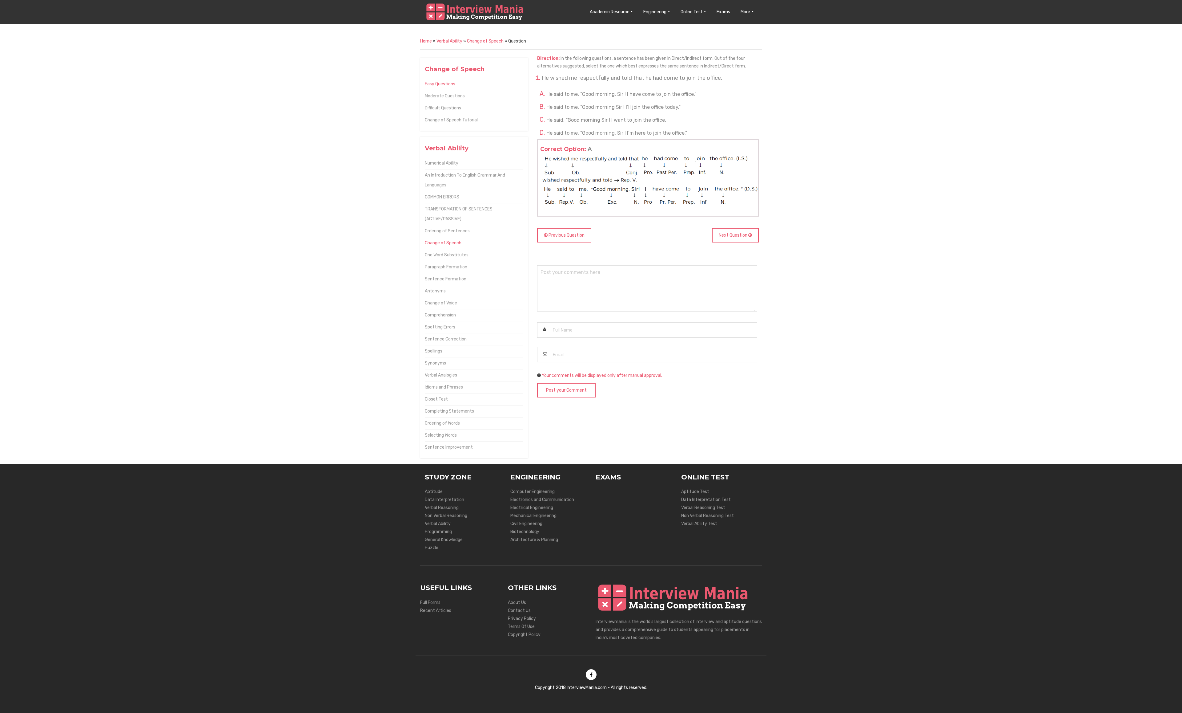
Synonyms (435, 363)
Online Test (692, 11)
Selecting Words (441, 435)
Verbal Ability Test (699, 523)
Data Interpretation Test (706, 499)
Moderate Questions (445, 96)
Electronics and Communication (542, 499)
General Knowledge (444, 539)
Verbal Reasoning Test (703, 507)
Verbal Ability (449, 41)
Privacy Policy (522, 618)
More (745, 11)
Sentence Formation (445, 279)
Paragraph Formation (446, 267)
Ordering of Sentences (447, 231)
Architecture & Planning (534, 539)
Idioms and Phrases (444, 387)
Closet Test (436, 399)
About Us (517, 602)
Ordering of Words (442, 423)
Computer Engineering (532, 491)
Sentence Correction (446, 339)
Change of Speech (485, 41)
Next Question (733, 235)
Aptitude (434, 491)
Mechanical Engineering (533, 515)
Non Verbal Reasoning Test (707, 515)
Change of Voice (441, 303)
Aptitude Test (695, 491)
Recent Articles (435, 610)
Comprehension (440, 315)
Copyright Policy (524, 634)
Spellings (433, 351)
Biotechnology (524, 531)
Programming (438, 531)
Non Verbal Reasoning (446, 515)
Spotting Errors (440, 327)
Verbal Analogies (441, 375)
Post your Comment (566, 390)
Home (426, 41)
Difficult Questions (443, 108)
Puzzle (431, 547)
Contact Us (519, 610)
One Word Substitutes (446, 255)
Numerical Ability (441, 163)
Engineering (654, 11)
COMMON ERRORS (442, 197)
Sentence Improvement (449, 447)
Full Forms (430, 602)
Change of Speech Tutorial (451, 120)
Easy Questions (440, 84)
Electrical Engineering (531, 507)
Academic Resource (609, 11)
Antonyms (435, 291)
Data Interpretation (444, 499)
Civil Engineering (526, 523)
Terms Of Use (521, 626)
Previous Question (566, 235)
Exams (723, 11)
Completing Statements (449, 411)
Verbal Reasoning (442, 507)
